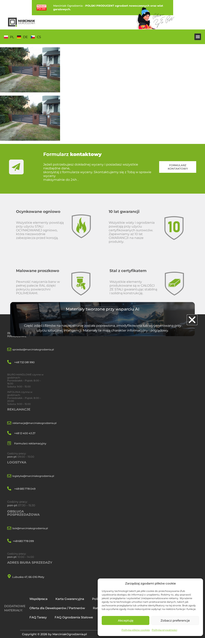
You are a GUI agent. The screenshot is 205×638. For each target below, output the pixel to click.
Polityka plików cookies (136, 629)
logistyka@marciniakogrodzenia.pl (33, 475)
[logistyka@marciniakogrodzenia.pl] (9, 476)
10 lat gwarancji (124, 211)
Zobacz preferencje (175, 620)
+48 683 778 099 (23, 541)
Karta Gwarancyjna (69, 599)
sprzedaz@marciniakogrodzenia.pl (33, 349)
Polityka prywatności (164, 629)
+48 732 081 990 (24, 362)
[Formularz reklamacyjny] (9, 443)
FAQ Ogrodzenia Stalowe (74, 617)
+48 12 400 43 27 (24, 433)
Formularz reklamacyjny (30, 443)
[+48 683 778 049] (9, 488)
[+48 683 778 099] (9, 541)
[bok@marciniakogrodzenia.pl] (9, 528)
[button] (197, 36)
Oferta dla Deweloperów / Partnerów (57, 608)
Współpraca (38, 599)
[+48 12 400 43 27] (9, 433)
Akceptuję (125, 620)
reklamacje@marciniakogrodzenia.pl (34, 423)
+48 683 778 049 (24, 488)
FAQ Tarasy (38, 617)
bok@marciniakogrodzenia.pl (30, 528)
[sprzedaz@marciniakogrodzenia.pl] (9, 349)
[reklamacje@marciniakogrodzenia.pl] (9, 423)
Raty (96, 608)
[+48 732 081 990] (9, 362)
